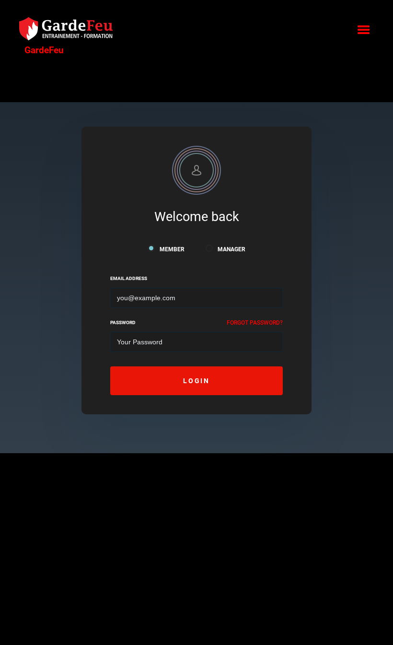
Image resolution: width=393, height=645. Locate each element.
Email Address (128, 278)
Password (123, 322)
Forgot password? (255, 322)
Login (196, 381)
